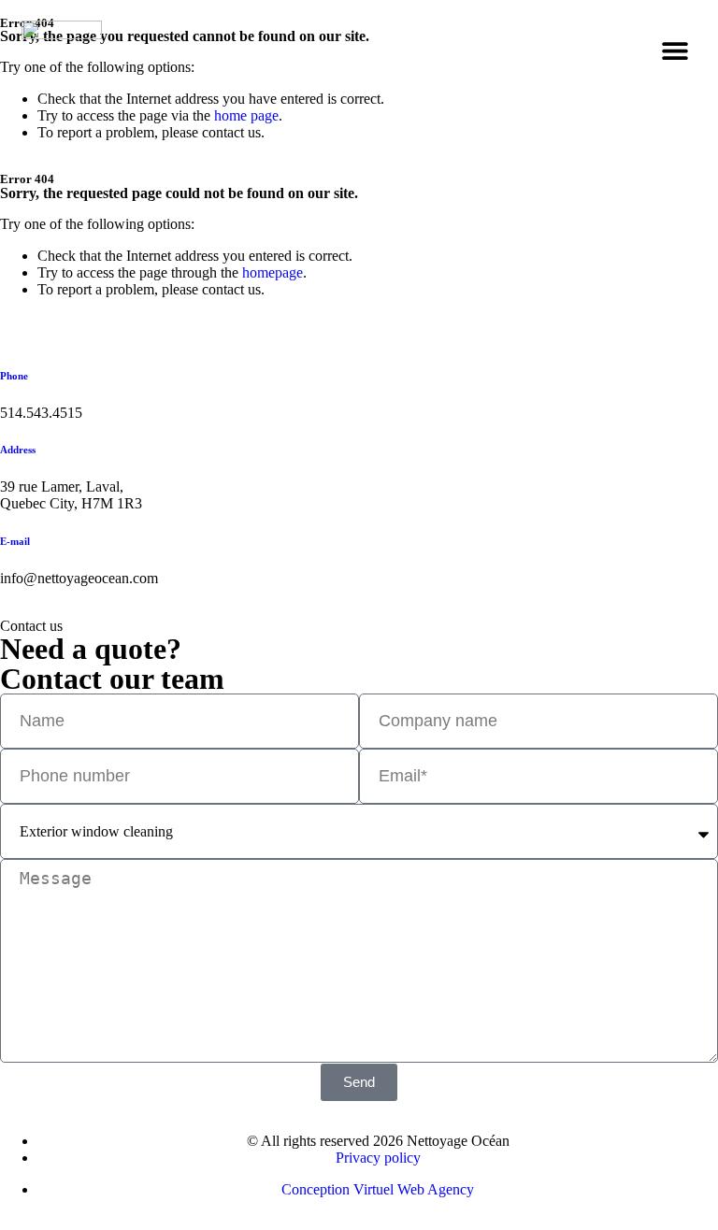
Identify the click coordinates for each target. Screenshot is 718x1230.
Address (18, 449)
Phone (14, 375)
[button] (675, 51)
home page (246, 115)
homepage (272, 272)
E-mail (15, 541)
